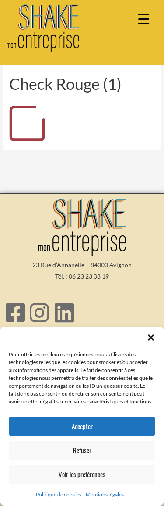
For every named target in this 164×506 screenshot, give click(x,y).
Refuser (82, 450)
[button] (151, 337)
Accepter (82, 426)
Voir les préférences (82, 474)
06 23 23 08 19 (89, 276)
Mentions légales (105, 494)
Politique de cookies (58, 494)
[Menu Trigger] (144, 19)
